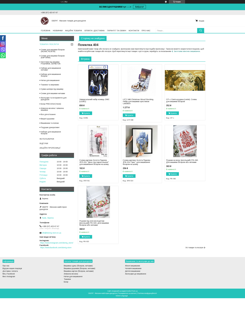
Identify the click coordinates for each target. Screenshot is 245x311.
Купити (87, 113)
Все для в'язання (48, 114)
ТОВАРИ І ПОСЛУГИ (49, 44)
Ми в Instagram (9, 276)
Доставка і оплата (10, 271)
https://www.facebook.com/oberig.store (55, 248)
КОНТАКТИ (134, 30)
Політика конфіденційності (147, 293)
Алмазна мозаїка (71, 274)
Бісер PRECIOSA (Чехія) (51, 104)
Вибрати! (139, 7)
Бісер (66, 282)
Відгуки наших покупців (12, 268)
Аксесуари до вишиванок (135, 274)
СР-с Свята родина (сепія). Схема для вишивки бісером (181, 100)
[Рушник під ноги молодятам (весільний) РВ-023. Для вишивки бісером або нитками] (98, 202)
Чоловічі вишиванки (133, 268)
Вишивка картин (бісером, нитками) (79, 271)
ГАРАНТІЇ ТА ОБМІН (116, 30)
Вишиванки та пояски (50, 123)
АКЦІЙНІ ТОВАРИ (73, 30)
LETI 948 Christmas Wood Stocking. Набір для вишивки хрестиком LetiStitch (138, 101)
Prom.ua (135, 291)
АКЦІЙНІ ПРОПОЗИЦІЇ (50, 148)
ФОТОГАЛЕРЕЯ (47, 139)
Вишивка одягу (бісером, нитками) (78, 266)
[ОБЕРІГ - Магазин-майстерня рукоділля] (44, 21)
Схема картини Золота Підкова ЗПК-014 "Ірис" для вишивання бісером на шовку (136, 162)
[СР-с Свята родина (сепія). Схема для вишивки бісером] (185, 80)
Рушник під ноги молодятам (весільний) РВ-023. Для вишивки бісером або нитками (94, 223)
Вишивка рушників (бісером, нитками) (79, 268)
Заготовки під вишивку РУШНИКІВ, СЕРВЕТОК (50, 63)
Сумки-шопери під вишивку (52, 89)
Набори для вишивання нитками (51, 69)
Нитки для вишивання (50, 80)
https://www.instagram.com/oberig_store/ (56, 243)
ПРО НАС (146, 30)
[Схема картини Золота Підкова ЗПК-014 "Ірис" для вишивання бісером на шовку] (141, 141)
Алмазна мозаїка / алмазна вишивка (52, 109)
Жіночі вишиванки (132, 266)
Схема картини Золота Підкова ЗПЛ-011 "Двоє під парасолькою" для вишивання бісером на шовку (94, 162)
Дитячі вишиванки (132, 271)
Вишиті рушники (47, 119)
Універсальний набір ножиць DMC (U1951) (94, 100)
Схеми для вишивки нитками (53, 93)
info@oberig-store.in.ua (51, 233)
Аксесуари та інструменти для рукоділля (53, 99)
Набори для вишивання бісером (51, 75)
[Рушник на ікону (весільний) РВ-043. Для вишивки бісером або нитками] (185, 141)
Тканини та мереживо (50, 85)
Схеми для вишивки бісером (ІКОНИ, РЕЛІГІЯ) (53, 50)
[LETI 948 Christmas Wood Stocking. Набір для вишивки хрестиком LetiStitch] (141, 80)
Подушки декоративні (50, 127)
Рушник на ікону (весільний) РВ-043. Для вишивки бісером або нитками (182, 161)
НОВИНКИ (58, 30)
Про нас (6, 266)
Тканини (67, 279)
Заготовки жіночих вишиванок (187, 51)
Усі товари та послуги (194, 248)
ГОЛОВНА (45, 30)
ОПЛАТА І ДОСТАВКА (94, 30)
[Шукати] (200, 30)
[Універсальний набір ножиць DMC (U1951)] (98, 80)
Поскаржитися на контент (127, 293)
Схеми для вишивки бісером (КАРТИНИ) (53, 57)
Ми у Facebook (9, 274)
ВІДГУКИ (44, 143)
